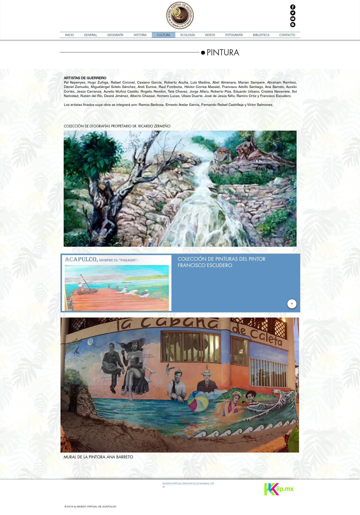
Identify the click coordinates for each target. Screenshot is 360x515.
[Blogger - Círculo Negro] (292, 24)
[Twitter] (292, 12)
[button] (238, 53)
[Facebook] (292, 7)
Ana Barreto (274, 87)
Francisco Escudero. (275, 96)
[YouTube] (292, 18)
